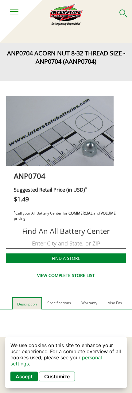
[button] (123, 12)
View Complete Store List (66, 275)
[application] (66, 362)
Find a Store (66, 258)
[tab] (27, 303)
